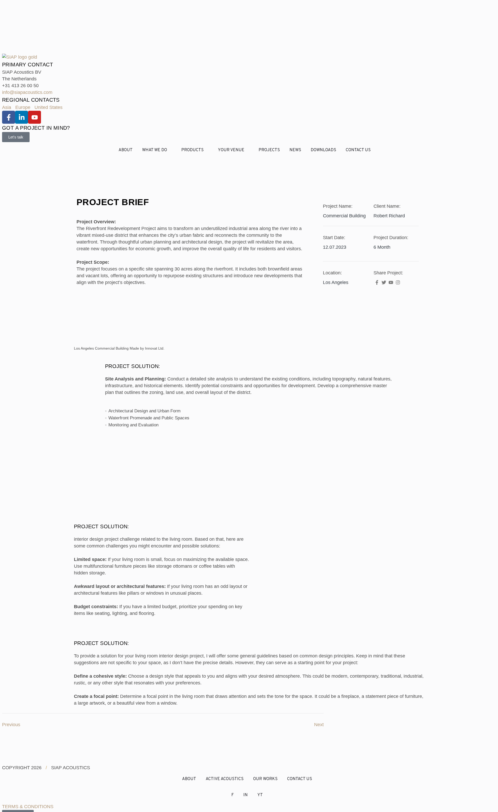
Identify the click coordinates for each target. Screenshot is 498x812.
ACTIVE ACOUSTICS (225, 779)
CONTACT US (358, 150)
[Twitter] (384, 282)
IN (245, 795)
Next (319, 724)
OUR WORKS (265, 779)
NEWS (295, 150)
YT (260, 795)
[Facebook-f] (377, 282)
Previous (11, 724)
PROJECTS (269, 150)
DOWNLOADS (323, 150)
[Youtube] (391, 282)
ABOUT (126, 150)
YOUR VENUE (231, 150)
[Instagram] (398, 282)
